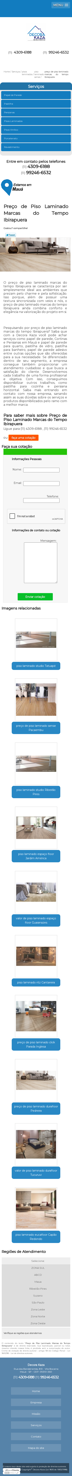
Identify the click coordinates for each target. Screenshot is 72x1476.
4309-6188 (22, 52)
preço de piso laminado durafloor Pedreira (36, 1108)
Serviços (36, 86)
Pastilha (8, 103)
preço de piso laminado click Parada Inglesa (36, 1044)
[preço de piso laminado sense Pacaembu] (36, 698)
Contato (36, 1436)
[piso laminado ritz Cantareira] (36, 955)
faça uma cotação (24, 437)
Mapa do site (36, 1447)
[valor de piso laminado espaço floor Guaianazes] (36, 890)
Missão (36, 1413)
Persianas (9, 112)
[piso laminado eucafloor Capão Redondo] (36, 1207)
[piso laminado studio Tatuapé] (36, 638)
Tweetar (10, 235)
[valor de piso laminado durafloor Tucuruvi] (36, 1143)
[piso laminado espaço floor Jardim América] (36, 826)
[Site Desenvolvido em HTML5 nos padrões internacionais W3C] (11, 1472)
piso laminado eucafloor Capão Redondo (36, 1237)
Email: (18, 483)
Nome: (17, 469)
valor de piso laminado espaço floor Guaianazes (36, 920)
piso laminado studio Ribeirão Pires (36, 792)
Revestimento (11, 147)
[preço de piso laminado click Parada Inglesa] (36, 1014)
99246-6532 (59, 52)
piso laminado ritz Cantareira (36, 982)
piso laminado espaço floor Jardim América (36, 856)
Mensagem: (48, 540)
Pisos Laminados (13, 121)
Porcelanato (10, 138)
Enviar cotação (35, 596)
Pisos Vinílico (11, 129)
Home (36, 1391)
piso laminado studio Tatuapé (36, 666)
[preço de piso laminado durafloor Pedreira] (36, 1079)
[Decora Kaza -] (36, 30)
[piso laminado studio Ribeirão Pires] (36, 762)
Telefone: (53, 496)
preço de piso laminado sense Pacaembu (36, 728)
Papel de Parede (13, 95)
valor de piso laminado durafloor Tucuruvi (36, 1173)
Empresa (36, 1402)
